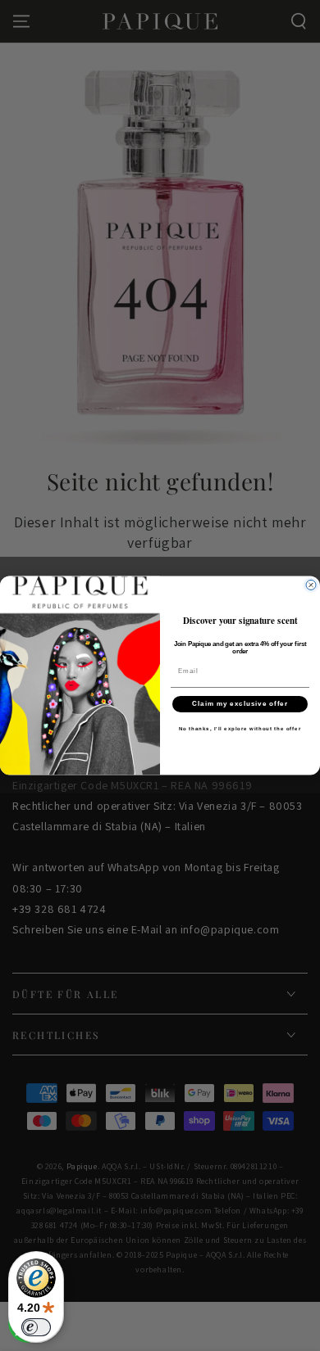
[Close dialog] (311, 585)
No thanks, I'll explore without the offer (240, 728)
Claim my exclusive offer (240, 703)
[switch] (36, 1327)
